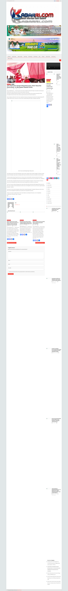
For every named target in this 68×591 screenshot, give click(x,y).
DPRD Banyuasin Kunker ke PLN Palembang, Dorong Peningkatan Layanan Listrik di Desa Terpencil (58, 163)
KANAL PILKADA (20, 56)
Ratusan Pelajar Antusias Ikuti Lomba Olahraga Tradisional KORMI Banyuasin (53, 574)
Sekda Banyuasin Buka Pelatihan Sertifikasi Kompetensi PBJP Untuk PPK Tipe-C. (58, 148)
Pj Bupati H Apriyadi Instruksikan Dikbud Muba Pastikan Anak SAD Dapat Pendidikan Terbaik (56, 350)
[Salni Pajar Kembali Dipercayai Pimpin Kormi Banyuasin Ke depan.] (55, 108)
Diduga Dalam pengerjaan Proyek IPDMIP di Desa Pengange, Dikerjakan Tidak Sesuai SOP (56, 420)
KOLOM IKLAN (53, 56)
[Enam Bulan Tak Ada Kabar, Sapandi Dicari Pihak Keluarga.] (50, 76)
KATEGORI (35, 56)
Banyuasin (8, 84)
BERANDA (9, 56)
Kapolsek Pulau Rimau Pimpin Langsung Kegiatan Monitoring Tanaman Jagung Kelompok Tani (26, 222)
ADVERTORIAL (14, 56)
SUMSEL (25, 56)
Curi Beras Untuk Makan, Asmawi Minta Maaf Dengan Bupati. (56, 209)
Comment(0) (18, 88)
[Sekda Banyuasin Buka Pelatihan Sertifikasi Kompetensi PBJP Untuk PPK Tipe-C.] (55, 144)
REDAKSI (43, 56)
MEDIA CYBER (48, 56)
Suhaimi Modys (15, 225)
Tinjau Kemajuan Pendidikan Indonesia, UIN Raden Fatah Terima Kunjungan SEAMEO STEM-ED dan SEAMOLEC (56, 490)
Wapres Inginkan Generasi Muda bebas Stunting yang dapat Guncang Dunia (39, 222)
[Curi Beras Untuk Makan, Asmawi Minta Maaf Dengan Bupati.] (48, 242)
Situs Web (9, 267)
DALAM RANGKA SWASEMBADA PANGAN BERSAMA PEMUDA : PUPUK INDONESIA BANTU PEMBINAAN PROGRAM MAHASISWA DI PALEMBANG (53, 569)
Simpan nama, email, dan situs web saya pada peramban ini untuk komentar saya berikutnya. (22, 271)
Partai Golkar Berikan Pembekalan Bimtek (12, 242)
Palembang (48, 82)
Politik (13, 84)
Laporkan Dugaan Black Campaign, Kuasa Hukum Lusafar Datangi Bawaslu (56, 279)
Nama (9, 260)
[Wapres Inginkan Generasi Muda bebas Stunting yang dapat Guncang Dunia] (39, 215)
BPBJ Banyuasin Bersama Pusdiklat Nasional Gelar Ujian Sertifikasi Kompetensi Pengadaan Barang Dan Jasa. (40, 242)
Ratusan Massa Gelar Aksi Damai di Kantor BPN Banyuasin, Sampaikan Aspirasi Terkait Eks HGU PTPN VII (54, 583)
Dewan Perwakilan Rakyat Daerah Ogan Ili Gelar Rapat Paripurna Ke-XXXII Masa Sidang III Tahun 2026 (54, 578)
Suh (14, 88)
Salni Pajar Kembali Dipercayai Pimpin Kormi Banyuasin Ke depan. (58, 77)
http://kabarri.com (17, 204)
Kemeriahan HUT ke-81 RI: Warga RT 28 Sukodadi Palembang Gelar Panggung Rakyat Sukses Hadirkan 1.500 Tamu (53, 563)
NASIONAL (29, 56)
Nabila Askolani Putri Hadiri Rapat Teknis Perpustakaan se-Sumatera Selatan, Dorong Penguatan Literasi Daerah (13, 223)
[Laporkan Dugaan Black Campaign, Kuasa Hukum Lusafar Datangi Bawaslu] (48, 312)
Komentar (9, 251)
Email (9, 264)
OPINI (39, 56)
